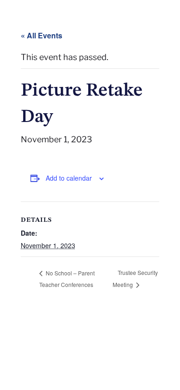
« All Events (41, 35)
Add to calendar (69, 178)
